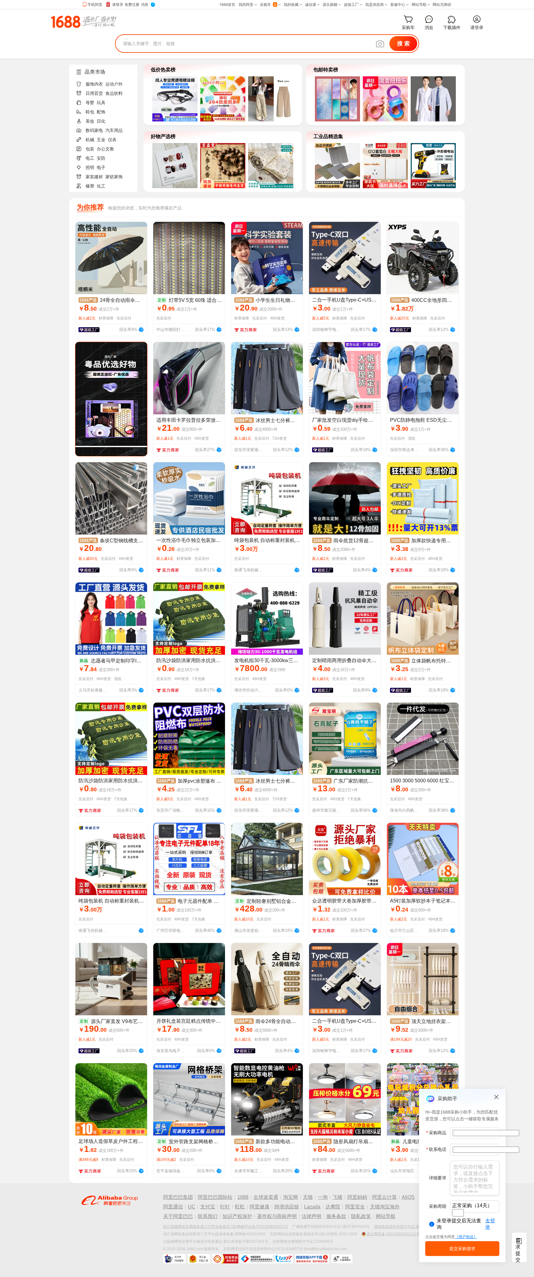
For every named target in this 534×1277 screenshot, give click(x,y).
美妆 (90, 121)
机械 (90, 139)
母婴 (90, 102)
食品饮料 (114, 93)
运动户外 (114, 84)
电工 (90, 158)
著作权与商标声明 (277, 1216)
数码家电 (94, 130)
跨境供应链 (286, 1206)
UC (191, 1206)
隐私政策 (361, 1216)
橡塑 (90, 186)
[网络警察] (174, 1258)
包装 (90, 148)
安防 (101, 158)
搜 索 (403, 43)
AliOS (408, 1197)
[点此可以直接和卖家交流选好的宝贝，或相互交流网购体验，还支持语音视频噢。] (141, 329)
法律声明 (311, 1216)
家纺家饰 (114, 176)
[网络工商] (199, 1258)
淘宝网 (290, 1197)
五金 (101, 139)
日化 (101, 121)
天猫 (308, 1197)
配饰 (101, 111)
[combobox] (458, 1212)
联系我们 (208, 1216)
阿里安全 (355, 1206)
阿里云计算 (384, 1197)
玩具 (101, 102)
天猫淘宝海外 (385, 1206)
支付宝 (207, 1206)
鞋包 (90, 111)
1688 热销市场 (84, 21)
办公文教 (105, 148)
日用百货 (94, 93)
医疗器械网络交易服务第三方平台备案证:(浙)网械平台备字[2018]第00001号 (225, 1226)
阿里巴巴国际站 (215, 1197)
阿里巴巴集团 (178, 1197)
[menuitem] (105, 82)
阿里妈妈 (357, 1197)
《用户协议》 (466, 1237)
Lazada (312, 1206)
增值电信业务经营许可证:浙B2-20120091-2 (410, 1226)
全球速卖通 (265, 1197)
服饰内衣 (94, 84)
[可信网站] (225, 1258)
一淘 (323, 1197)
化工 (101, 186)
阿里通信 (173, 1206)
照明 (90, 167)
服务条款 (336, 1216)
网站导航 (386, 1216)
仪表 (112, 139)
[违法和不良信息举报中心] (266, 1258)
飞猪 (337, 1197)
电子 (101, 167)
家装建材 (94, 176)
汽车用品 (114, 130)
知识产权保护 (237, 1216)
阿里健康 (259, 1206)
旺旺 (240, 1206)
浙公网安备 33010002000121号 (393, 1234)
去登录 (490, 1224)
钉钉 (225, 1206)
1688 (242, 1197)
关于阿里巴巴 (178, 1216)
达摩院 (332, 1206)
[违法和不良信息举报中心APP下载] (312, 1258)
